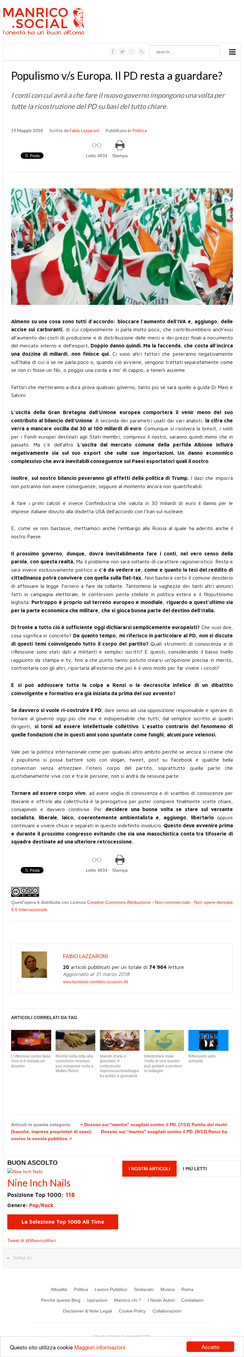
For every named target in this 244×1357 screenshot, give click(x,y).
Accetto (210, 1347)
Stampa (120, 155)
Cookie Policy (132, 1310)
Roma (187, 1289)
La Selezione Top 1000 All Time (63, 1222)
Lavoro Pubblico (111, 1289)
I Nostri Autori (161, 1300)
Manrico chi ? (127, 1300)
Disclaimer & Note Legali (87, 1310)
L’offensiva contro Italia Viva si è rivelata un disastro (31, 1061)
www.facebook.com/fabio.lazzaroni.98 (95, 982)
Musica (167, 1289)
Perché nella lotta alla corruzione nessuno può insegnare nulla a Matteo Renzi (74, 1063)
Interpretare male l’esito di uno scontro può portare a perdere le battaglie (163, 1063)
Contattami (192, 1300)
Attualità (59, 1289)
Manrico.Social (58, 22)
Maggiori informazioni (99, 1347)
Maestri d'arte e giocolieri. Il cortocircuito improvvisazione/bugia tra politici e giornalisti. (119, 1066)
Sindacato (144, 1289)
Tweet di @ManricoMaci (31, 1240)
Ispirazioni (97, 1300)
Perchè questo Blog (60, 1300)
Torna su (22, 1258)
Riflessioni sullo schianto (202, 1059)
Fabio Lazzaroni (84, 130)
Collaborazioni (166, 1310)
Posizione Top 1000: (41, 1195)
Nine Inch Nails (39, 1182)
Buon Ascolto (32, 1162)
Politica (139, 130)
